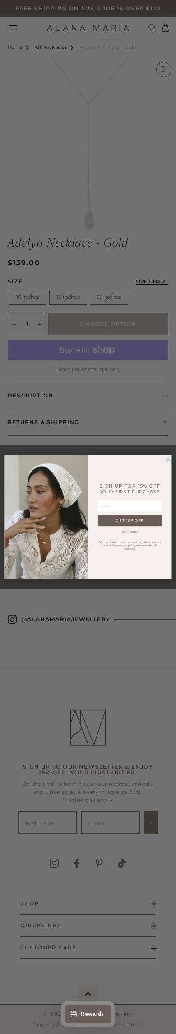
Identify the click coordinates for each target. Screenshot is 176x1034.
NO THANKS (130, 532)
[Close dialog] (168, 459)
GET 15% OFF (130, 521)
